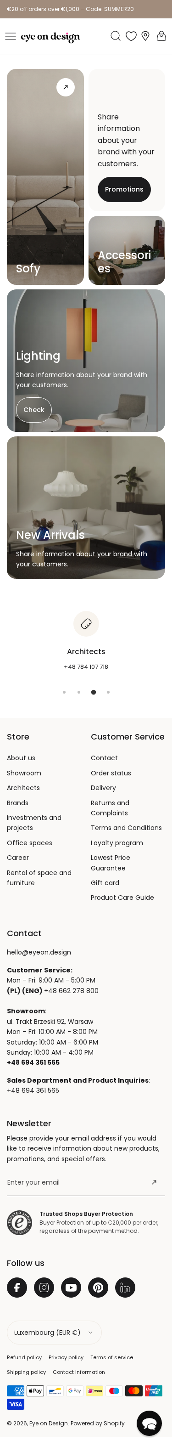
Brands (17, 803)
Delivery (103, 787)
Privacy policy (66, 1357)
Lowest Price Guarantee (110, 862)
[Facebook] (17, 1287)
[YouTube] (71, 1287)
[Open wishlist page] (131, 36)
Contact (104, 758)
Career (18, 857)
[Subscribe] (154, 1182)
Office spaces (29, 842)
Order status (111, 773)
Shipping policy (26, 1372)
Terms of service (111, 1357)
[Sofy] (65, 87)
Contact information (79, 1372)
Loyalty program (117, 842)
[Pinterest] (98, 1287)
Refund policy (24, 1357)
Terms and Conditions (126, 827)
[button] (10, 36)
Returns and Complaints (110, 808)
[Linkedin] (125, 1287)
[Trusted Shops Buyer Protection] (19, 1222)
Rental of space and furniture (39, 877)
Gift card (105, 882)
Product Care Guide (122, 897)
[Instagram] (44, 1287)
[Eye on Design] (50, 38)
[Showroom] (145, 36)
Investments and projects (34, 822)
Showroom (24, 773)
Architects (23, 787)
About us (21, 758)
